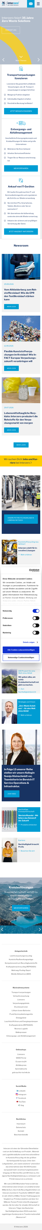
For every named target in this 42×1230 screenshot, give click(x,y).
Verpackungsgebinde (21, 1003)
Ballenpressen (21, 1032)
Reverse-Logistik (21, 1029)
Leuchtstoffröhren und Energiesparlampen (21, 1021)
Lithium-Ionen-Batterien (21, 1010)
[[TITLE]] (37, 3)
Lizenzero (21, 1000)
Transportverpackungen (21, 992)
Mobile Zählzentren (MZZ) (21, 974)
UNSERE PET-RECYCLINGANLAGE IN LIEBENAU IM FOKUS (21, 519)
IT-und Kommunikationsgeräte (21, 1014)
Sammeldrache (21, 1069)
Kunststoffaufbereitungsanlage (21, 959)
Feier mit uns (10, 30)
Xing (22, 1105)
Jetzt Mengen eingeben (21, 111)
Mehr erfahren (21, 168)
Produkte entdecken (28, 825)
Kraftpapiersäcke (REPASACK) (21, 1025)
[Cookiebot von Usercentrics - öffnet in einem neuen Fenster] (29, 570)
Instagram (22, 1094)
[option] (21, 32)
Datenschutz (21, 1127)
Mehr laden (21, 445)
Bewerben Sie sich (27, 851)
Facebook (22, 1098)
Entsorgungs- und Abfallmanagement (21, 1036)
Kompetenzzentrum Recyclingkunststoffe (21, 963)
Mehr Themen (21, 60)
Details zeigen (29, 642)
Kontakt (21, 1131)
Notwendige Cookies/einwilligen (21, 657)
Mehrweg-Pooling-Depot (21, 970)
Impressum (21, 1124)
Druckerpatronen (21, 1007)
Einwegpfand (21, 1018)
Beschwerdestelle (21, 1135)
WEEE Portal (21, 1058)
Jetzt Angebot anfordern (21, 231)
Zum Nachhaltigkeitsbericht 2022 (27, 692)
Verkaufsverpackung (21, 996)
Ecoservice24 (21, 1062)
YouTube (22, 1102)
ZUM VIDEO (12, 794)
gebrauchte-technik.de (21, 1072)
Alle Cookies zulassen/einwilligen (21, 650)
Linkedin (22, 1091)
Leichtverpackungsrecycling (21, 956)
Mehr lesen (11, 306)
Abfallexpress (21, 1065)
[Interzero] (10, 4)
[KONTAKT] (31, 3)
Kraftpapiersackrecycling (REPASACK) (21, 967)
